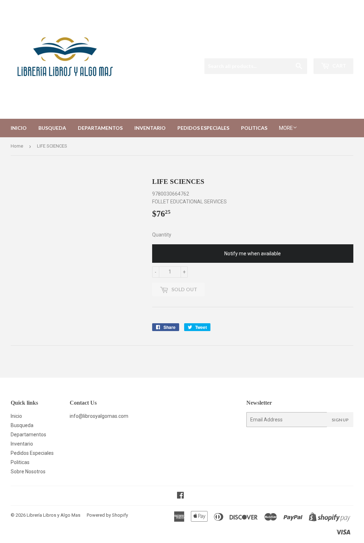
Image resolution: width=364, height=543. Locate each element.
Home (17, 146)
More (286, 128)
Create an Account (334, 49)
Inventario (150, 128)
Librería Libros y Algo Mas (53, 515)
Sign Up (340, 419)
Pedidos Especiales (203, 128)
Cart (338, 66)
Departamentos (100, 128)
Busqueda (52, 128)
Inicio (19, 128)
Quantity (161, 235)
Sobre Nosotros (28, 471)
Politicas (254, 128)
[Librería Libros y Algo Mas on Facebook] (180, 496)
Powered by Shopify (107, 515)
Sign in (299, 49)
